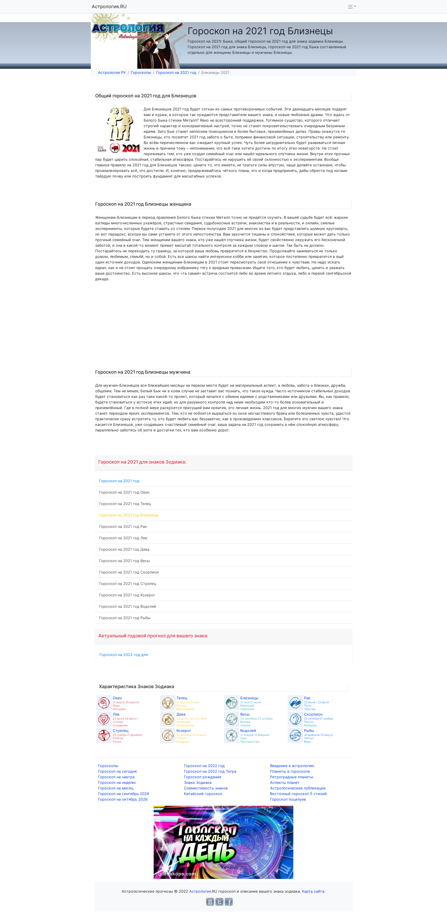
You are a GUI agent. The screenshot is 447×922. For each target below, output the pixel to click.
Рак (307, 698)
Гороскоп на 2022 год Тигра (210, 771)
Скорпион (313, 714)
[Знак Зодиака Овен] (104, 702)
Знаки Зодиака (198, 782)
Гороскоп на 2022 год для (123, 654)
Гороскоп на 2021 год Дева (124, 549)
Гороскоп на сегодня (117, 771)
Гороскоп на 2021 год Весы (124, 560)
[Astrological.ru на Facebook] (229, 901)
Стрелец (121, 730)
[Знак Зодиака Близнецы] (231, 702)
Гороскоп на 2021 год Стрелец (127, 583)
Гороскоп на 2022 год (204, 765)
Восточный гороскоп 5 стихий (298, 793)
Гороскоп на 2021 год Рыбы (124, 617)
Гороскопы (141, 72)
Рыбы (309, 730)
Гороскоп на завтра (116, 777)
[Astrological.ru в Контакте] (210, 901)
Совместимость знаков (206, 788)
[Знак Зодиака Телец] (168, 702)
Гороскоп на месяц (115, 788)
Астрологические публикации (298, 788)
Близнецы (249, 698)
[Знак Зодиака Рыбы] (295, 735)
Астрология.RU (109, 6)
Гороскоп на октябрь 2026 (123, 799)
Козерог (183, 730)
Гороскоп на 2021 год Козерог (127, 595)
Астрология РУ (112, 72)
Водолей (248, 730)
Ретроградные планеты (291, 777)
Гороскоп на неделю (117, 782)
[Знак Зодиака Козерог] (168, 735)
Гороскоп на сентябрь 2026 (123, 793)
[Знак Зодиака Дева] (168, 719)
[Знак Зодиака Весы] (231, 719)
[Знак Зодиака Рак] (295, 702)
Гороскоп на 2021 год (176, 72)
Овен (117, 698)
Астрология (200, 891)
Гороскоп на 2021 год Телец (125, 503)
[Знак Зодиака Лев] (104, 719)
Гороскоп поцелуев (288, 799)
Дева (181, 714)
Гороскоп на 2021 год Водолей (127, 606)
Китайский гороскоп (203, 793)
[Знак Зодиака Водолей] (231, 735)
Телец (181, 698)
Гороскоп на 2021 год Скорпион (129, 572)
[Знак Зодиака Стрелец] (104, 735)
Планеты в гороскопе (290, 771)
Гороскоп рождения (202, 777)
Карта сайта (313, 891)
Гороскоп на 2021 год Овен (124, 492)
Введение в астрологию (292, 765)
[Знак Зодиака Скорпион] (295, 719)
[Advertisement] (234, 327)
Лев (116, 714)
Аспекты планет (285, 782)
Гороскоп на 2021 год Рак (123, 526)
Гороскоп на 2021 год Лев (123, 538)
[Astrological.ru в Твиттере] (219, 901)
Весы (245, 714)
